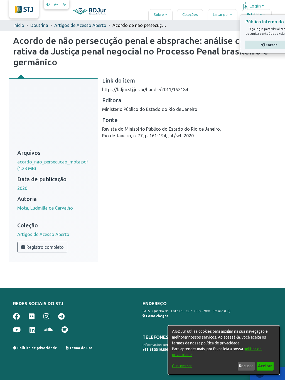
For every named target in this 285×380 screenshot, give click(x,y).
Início (18, 25)
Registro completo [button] (44, 247)
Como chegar (156, 316)
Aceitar (265, 366)
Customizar (182, 366)
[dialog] (223, 350)
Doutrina (39, 25)
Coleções (190, 14)
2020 (22, 188)
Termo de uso (80, 348)
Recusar (246, 366)
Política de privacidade (36, 348)
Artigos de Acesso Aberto (80, 25)
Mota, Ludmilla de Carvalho (45, 207)
